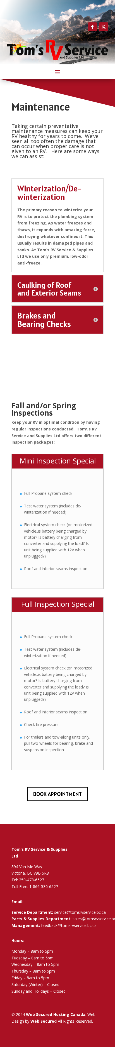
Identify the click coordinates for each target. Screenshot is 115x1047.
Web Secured (43, 1021)
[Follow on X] (103, 26)
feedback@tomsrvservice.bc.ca (69, 925)
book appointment (57, 794)
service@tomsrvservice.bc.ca (80, 912)
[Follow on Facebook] (92, 26)
